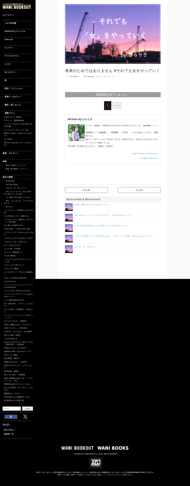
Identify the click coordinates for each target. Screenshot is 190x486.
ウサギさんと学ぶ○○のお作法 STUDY (18, 238)
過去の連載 (8, 177)
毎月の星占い (10, 429)
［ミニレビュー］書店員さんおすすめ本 (18, 211)
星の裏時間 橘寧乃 (11, 358)
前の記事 (86, 190)
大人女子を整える (10, 338)
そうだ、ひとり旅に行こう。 (14, 265)
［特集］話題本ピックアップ (14, 165)
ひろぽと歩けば (10, 281)
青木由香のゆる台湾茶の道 (14, 400)
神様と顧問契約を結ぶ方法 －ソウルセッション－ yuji (18, 379)
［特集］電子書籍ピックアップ (15, 169)
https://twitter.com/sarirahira (145, 153)
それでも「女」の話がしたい (86, 246)
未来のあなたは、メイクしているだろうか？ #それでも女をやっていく (103, 215)
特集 (5, 161)
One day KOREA (11, 184)
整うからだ (9, 207)
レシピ (7, 64)
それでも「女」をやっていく (15, 188)
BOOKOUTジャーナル (14, 31)
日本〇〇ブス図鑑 (10, 355)
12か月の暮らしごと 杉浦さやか (16, 216)
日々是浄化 (8, 139)
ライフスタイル (11, 55)
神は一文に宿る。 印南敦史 (15, 375)
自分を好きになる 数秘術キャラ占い (17, 397)
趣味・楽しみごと (12, 104)
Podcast (8, 39)
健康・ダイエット (11, 153)
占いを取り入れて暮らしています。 (18, 197)
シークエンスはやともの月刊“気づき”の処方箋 (18, 125)
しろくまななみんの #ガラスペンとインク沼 (18, 260)
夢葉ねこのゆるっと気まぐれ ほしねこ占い (18, 134)
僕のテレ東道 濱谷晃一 (13, 335)
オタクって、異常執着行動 (14, 120)
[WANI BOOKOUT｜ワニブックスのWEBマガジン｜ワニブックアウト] (17, 8)
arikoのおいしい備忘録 (12, 117)
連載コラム (9, 113)
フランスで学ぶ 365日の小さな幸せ (17, 291)
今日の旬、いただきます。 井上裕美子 (18, 331)
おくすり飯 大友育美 (12, 249)
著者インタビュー (12, 96)
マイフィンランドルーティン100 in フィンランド (18, 316)
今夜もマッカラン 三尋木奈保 (15, 328)
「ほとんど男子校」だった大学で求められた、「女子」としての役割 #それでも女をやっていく (113, 236)
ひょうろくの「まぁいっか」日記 (16, 130)
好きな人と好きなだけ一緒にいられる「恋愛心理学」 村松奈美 (18, 343)
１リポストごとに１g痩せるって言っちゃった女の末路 (18, 220)
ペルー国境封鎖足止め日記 (14, 300)
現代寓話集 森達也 (11, 371)
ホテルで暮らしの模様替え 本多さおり (18, 310)
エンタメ (8, 47)
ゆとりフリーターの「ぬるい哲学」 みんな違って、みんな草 (18, 192)
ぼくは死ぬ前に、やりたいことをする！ (18, 304)
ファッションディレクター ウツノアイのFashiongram (18, 286)
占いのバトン (10, 72)
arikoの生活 (9, 181)
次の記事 (139, 190)
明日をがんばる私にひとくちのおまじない (18, 143)
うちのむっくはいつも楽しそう (15, 242)
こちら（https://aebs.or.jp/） (111, 475)
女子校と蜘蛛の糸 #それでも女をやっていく (92, 204)
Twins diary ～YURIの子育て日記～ (18, 229)
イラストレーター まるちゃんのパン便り (18, 233)
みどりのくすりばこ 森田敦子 (15, 321)
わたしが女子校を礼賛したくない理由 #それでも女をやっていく (101, 225)
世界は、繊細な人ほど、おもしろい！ (18, 324)
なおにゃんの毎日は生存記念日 (15, 278)
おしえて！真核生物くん (13, 252)
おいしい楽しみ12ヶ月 (12, 245)
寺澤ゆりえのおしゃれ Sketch (15, 348)
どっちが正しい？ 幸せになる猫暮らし (18, 273)
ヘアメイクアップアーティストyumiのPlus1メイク (18, 295)
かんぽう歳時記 (10, 256)
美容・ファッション (13, 88)
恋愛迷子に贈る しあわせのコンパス (17, 351)
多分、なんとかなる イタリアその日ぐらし (18, 202)
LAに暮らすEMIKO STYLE (13, 225)
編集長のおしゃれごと (12, 393)
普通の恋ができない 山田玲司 (15, 362)
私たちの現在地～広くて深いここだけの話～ (18, 388)
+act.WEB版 (9, 23)
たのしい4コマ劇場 (11, 268)
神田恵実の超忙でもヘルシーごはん (17, 384)
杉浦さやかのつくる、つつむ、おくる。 (18, 366)
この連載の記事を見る (149, 158)
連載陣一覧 (9, 434)
